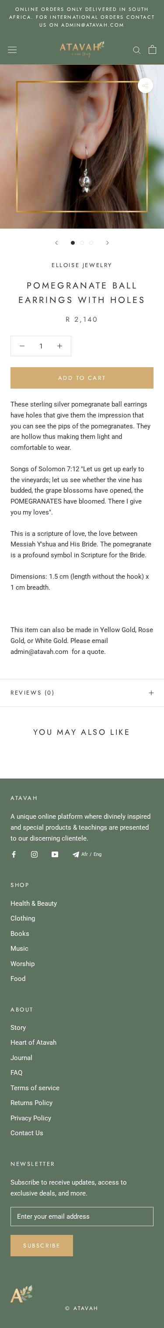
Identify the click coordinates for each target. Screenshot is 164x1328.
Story (18, 1028)
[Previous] (56, 243)
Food (17, 979)
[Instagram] (34, 853)
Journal (21, 1058)
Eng (97, 854)
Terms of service (34, 1088)
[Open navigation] (12, 49)
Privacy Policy (30, 1118)
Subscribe (41, 1245)
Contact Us (26, 1133)
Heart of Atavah (33, 1042)
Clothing (22, 918)
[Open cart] (152, 49)
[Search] (137, 49)
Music (19, 949)
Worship (22, 964)
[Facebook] (13, 853)
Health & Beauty (33, 903)
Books (19, 934)
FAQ (16, 1073)
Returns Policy (31, 1103)
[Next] (107, 243)
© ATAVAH (81, 1308)
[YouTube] (55, 853)
